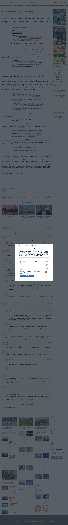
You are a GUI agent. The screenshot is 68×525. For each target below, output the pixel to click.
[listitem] (34, 259)
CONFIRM (27, 275)
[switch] (46, 261)
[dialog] (34, 262)
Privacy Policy (39, 279)
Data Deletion (28, 279)
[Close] (51, 246)
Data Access (34, 279)
